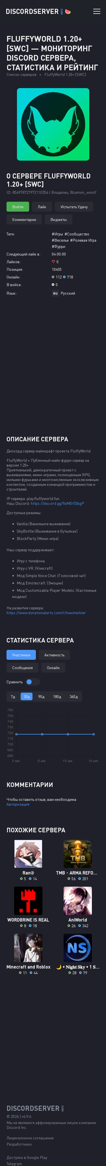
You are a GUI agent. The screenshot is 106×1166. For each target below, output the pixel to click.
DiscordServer (38, 11)
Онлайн (53, 667)
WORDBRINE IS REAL (28, 919)
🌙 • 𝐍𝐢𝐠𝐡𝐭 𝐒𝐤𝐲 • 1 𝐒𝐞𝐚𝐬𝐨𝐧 (78, 966)
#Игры (57, 233)
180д (57, 696)
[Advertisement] (53, 368)
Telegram (14, 1163)
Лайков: (14, 261)
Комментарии (24, 219)
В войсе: (14, 284)
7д (13, 696)
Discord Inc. (17, 1127)
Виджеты (58, 219)
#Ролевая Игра (83, 240)
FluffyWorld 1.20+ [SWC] (65, 74)
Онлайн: (13, 277)
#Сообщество (76, 233)
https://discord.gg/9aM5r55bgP (57, 503)
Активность (54, 654)
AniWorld (77, 919)
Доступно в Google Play (27, 1157)
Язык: (12, 293)
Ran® (28, 872)
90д (41, 696)
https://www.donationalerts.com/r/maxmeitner (46, 612)
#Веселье (60, 240)
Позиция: (15, 269)
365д (74, 696)
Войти (17, 206)
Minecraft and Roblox (28, 966)
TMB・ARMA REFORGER (78, 872)
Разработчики (19, 1144)
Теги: (11, 233)
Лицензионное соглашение (30, 1137)
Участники (21, 654)
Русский (67, 293)
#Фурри (58, 246)
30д (26, 696)
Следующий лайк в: (23, 254)
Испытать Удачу (74, 206)
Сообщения (22, 667)
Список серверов (21, 74)
